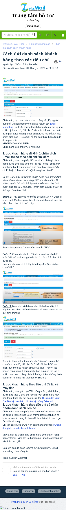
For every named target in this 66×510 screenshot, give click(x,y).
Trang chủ (12, 491)
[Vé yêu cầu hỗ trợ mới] (40, 34)
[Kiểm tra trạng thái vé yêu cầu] (47, 34)
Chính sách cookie (49, 491)
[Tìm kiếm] (35, 35)
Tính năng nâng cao (39, 44)
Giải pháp (28, 491)
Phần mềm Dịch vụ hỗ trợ (25, 501)
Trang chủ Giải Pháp (14, 44)
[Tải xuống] (26, 259)
